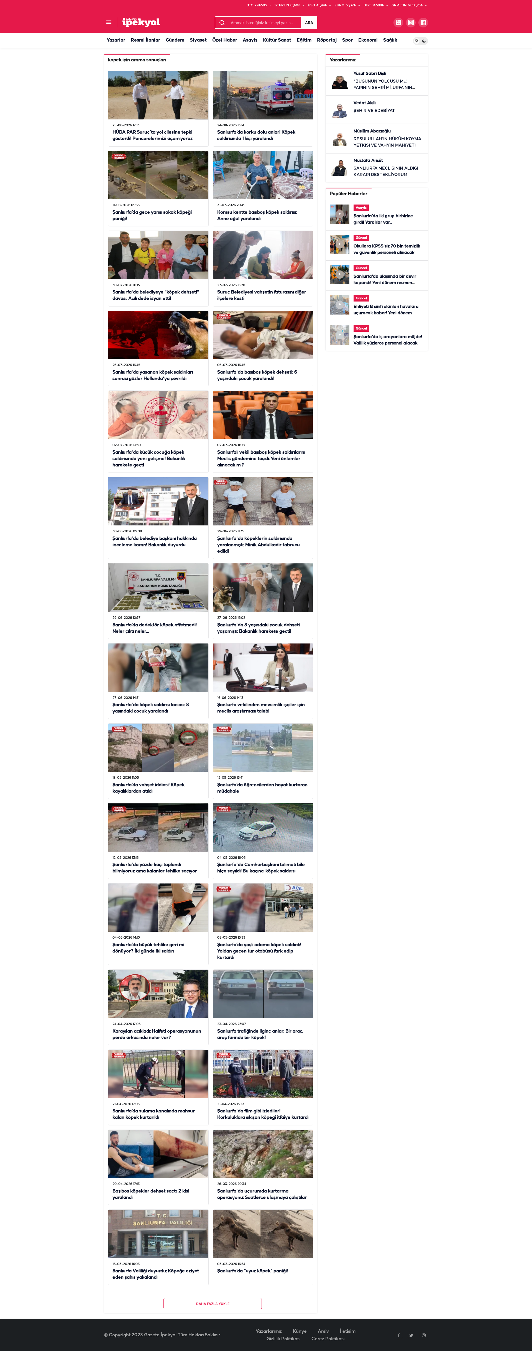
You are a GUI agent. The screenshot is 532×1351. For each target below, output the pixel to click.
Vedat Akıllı (365, 103)
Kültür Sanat (277, 40)
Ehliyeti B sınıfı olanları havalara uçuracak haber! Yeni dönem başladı (386, 313)
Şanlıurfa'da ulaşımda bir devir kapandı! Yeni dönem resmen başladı (385, 283)
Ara (309, 22)
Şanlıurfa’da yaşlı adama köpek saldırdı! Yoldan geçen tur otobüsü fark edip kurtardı (259, 951)
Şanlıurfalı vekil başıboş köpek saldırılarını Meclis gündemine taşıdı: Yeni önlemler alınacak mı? (261, 459)
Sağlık (390, 40)
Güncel (361, 238)
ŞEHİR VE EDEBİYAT (374, 111)
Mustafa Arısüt (368, 161)
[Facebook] (398, 1335)
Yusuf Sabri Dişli (370, 73)
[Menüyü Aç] (109, 22)
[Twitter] (411, 1335)
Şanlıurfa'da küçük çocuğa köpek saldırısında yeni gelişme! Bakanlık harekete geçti (148, 459)
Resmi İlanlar (145, 40)
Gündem (175, 40)
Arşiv (323, 1331)
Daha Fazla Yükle (212, 1304)
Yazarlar (116, 40)
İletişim (347, 1331)
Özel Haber (224, 40)
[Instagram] (423, 1335)
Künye (300, 1331)
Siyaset (198, 40)
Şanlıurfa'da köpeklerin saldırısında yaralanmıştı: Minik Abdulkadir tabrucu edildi (258, 545)
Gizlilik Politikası (283, 1339)
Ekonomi (368, 40)
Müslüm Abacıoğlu (372, 131)
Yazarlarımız (269, 1331)
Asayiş (250, 40)
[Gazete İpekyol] (141, 22)
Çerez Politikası (327, 1339)
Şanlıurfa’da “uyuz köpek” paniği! (252, 1271)
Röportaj (327, 40)
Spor (347, 40)
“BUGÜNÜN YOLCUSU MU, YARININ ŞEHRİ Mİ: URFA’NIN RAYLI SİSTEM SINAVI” (383, 87)
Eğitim (304, 40)
